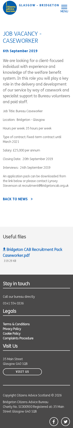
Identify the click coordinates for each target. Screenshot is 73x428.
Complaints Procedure (18, 338)
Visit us (22, 372)
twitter (65, 421)
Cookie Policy (11, 333)
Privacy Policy (12, 329)
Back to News (15, 199)
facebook (53, 421)
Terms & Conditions (16, 324)
